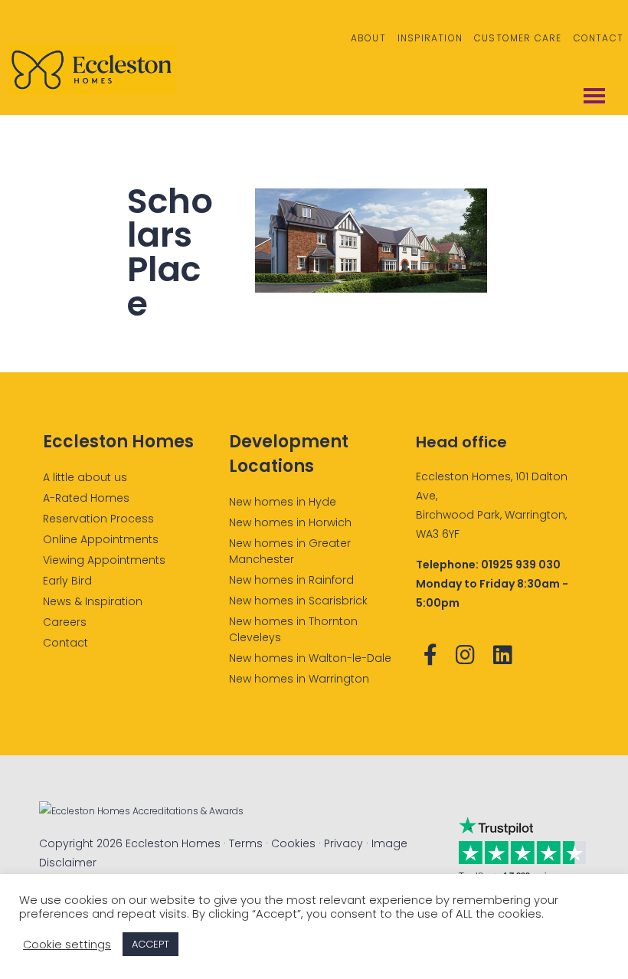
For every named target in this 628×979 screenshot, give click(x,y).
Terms (246, 843)
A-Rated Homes (86, 498)
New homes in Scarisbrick (298, 600)
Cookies (293, 843)
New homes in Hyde (282, 501)
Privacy (343, 843)
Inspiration (430, 37)
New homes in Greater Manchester (290, 551)
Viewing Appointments (104, 560)
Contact (598, 37)
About (368, 37)
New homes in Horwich (290, 522)
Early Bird (67, 580)
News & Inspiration (92, 601)
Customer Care (518, 37)
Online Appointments (101, 539)
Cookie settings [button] (67, 944)
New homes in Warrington (299, 678)
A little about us (85, 477)
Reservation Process (98, 518)
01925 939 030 (521, 564)
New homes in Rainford (291, 580)
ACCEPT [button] (150, 944)
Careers (65, 622)
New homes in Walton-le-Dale (310, 658)
